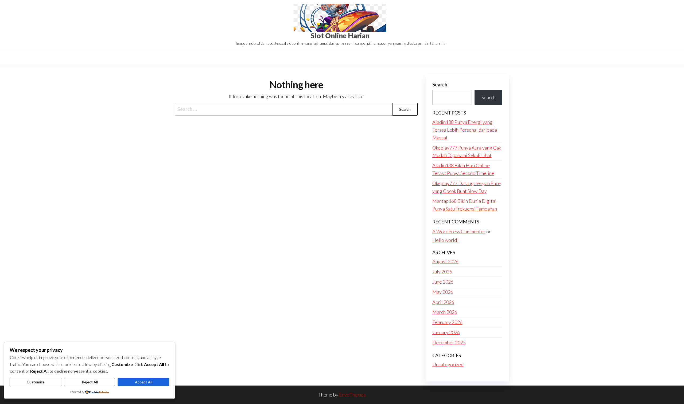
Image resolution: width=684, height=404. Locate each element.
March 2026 (444, 312)
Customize (36, 382)
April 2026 (443, 302)
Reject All (90, 382)
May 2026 (442, 292)
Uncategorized (448, 364)
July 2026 (442, 272)
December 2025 (449, 342)
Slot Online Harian (340, 35)
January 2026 (446, 332)
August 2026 (445, 261)
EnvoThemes (352, 395)
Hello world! (445, 240)
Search (439, 84)
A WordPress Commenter (458, 231)
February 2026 (447, 322)
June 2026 (442, 282)
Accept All (143, 382)
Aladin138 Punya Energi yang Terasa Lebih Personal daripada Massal (464, 129)
